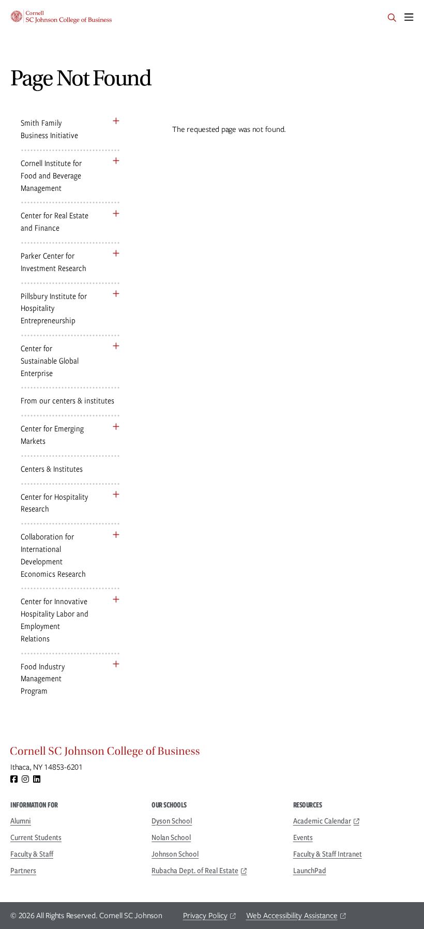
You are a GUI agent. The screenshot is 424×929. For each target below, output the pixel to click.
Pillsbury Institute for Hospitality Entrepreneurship (54, 308)
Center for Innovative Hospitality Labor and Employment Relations (54, 619)
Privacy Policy (205, 915)
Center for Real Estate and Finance (54, 221)
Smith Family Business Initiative (49, 129)
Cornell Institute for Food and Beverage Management (51, 175)
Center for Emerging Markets (52, 435)
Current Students (36, 837)
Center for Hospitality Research (54, 503)
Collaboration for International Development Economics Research (53, 555)
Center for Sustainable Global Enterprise (50, 360)
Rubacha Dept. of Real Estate (195, 870)
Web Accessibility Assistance (292, 915)
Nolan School (171, 837)
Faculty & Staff (31, 854)
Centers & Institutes (52, 469)
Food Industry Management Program (43, 679)
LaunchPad (309, 870)
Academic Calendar (322, 821)
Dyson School (172, 821)
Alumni (20, 821)
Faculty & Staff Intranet (327, 854)
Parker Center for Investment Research (53, 262)
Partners (23, 870)
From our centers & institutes (67, 401)
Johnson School (175, 854)
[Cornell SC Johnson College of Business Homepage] (212, 753)
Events (303, 837)
